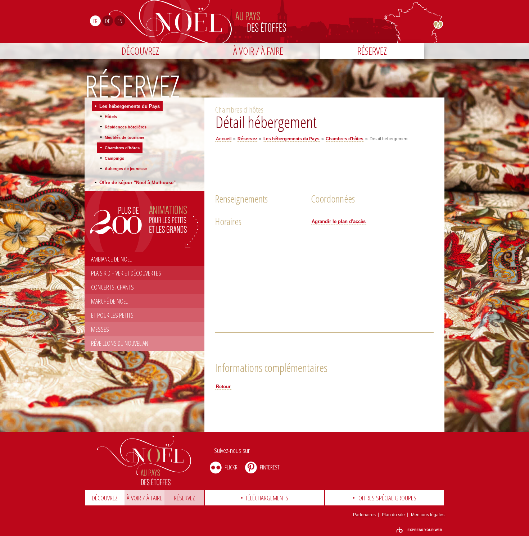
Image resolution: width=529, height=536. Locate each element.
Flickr (231, 467)
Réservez (372, 51)
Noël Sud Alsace (294, 21)
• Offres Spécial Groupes (384, 498)
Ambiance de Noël (111, 259)
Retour (223, 386)
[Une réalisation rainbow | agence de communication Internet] (419, 530)
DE (107, 20)
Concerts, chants (112, 287)
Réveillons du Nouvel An (119, 343)
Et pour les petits (112, 315)
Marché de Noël (109, 301)
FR (95, 20)
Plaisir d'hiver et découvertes (126, 273)
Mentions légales (427, 514)
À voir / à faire (258, 51)
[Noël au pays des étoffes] (144, 460)
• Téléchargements (264, 498)
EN (119, 20)
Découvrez (140, 51)
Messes (100, 329)
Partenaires (364, 514)
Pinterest (269, 467)
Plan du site (393, 514)
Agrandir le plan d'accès (339, 221)
